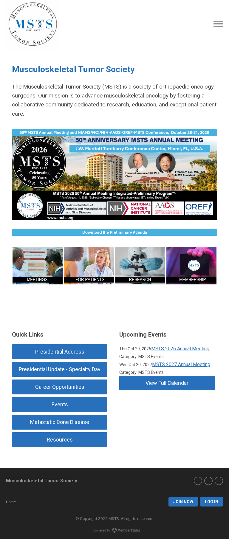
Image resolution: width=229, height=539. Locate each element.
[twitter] (198, 481)
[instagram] (208, 481)
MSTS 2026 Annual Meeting (180, 348)
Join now (183, 501)
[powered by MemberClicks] (114, 530)
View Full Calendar (167, 383)
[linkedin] (219, 481)
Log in (211, 501)
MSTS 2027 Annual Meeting (181, 364)
